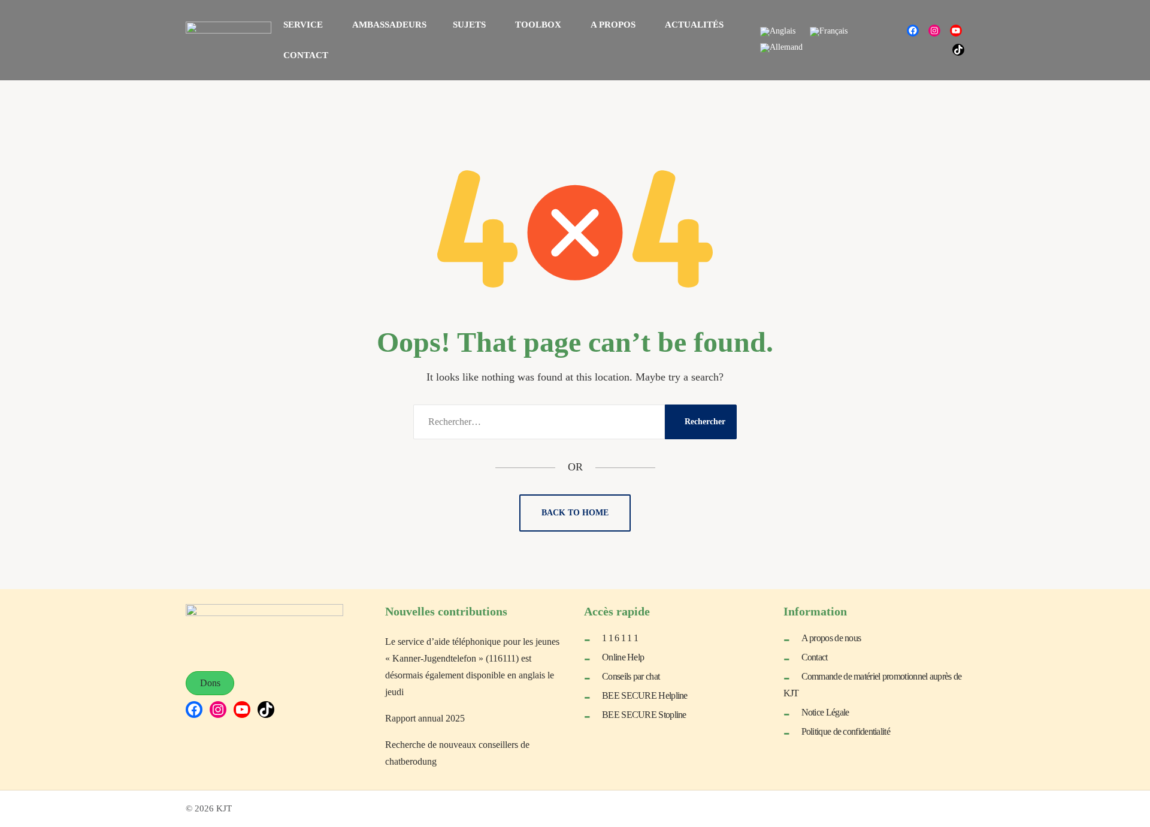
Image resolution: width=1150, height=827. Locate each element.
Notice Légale (825, 712)
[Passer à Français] (829, 32)
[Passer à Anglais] (777, 32)
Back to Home (575, 512)
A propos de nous (831, 638)
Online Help (623, 657)
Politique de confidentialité (845, 731)
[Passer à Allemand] (781, 48)
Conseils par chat (630, 676)
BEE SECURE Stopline (644, 715)
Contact (814, 657)
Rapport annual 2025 (425, 718)
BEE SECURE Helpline (645, 695)
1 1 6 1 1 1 (620, 638)
